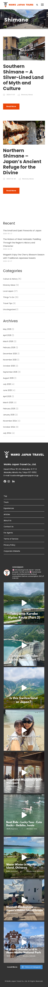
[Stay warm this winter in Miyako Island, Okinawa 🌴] (24, 857)
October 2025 (9, 366)
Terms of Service (11, 539)
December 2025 (10, 353)
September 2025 (10, 372)
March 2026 (8, 341)
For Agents (8, 532)
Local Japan (8, 291)
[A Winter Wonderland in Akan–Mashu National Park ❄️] (24, 942)
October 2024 (9, 427)
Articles (7, 514)
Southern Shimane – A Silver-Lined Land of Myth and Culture (23, 77)
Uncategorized (9, 309)
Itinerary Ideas (27, 94)
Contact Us (8, 526)
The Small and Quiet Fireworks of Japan (22, 230)
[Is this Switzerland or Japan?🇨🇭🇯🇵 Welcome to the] (24, 687)
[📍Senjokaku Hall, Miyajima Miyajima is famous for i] (24, 772)
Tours (6, 502)
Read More (11, 106)
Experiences (9, 508)
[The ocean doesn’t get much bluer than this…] (24, 730)
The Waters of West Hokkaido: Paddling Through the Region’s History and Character (22, 242)
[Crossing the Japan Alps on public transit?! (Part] (24, 645)
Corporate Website (12, 551)
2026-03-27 (7, 261)
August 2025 (8, 378)
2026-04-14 (7, 249)
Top (5, 496)
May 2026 (7, 329)
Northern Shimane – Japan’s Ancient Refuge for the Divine (22, 161)
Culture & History (10, 279)
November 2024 (10, 421)
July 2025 (7, 384)
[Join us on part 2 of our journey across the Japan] (24, 603)
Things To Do (8, 297)
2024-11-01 (11, 94)
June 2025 (7, 390)
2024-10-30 (11, 179)
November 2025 (10, 359)
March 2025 (8, 402)
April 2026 (7, 335)
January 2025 (9, 414)
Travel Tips (7, 303)
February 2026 (9, 347)
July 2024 (7, 433)
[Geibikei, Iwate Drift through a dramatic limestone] (24, 815)
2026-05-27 (7, 233)
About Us (7, 520)
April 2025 (7, 396)
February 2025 (9, 408)
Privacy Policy (9, 545)
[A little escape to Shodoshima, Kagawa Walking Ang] (24, 899)
